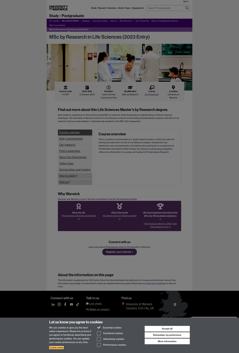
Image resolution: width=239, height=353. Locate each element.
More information (167, 341)
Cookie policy (56, 347)
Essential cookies (112, 327)
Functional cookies (113, 333)
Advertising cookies (113, 339)
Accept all (167, 328)
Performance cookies (114, 345)
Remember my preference (167, 335)
